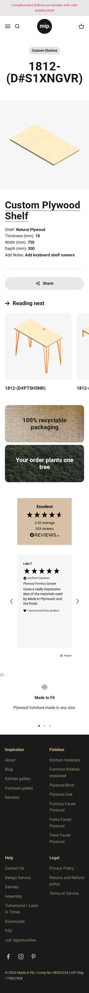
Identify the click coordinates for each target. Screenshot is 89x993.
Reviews (12, 797)
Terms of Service (64, 893)
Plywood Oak (60, 794)
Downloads (15, 921)
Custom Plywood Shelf (42, 210)
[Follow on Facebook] (8, 956)
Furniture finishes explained (64, 772)
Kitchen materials (64, 760)
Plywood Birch (61, 785)
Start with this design (26, 264)
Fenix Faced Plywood (59, 838)
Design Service (18, 877)
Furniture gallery (19, 788)
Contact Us (14, 868)
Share (48, 283)
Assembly (13, 896)
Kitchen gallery (18, 778)
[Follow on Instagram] (21, 956)
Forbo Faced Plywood (60, 822)
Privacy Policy (61, 868)
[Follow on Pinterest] (33, 956)
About (10, 760)
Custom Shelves (44, 50)
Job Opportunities (20, 940)
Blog (9, 769)
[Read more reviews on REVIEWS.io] (44, 536)
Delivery (12, 887)
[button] (12, 601)
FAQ (8, 930)
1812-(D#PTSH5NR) (25, 388)
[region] (44, 601)
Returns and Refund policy (66, 881)
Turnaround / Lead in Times (21, 908)
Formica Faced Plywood (62, 807)
